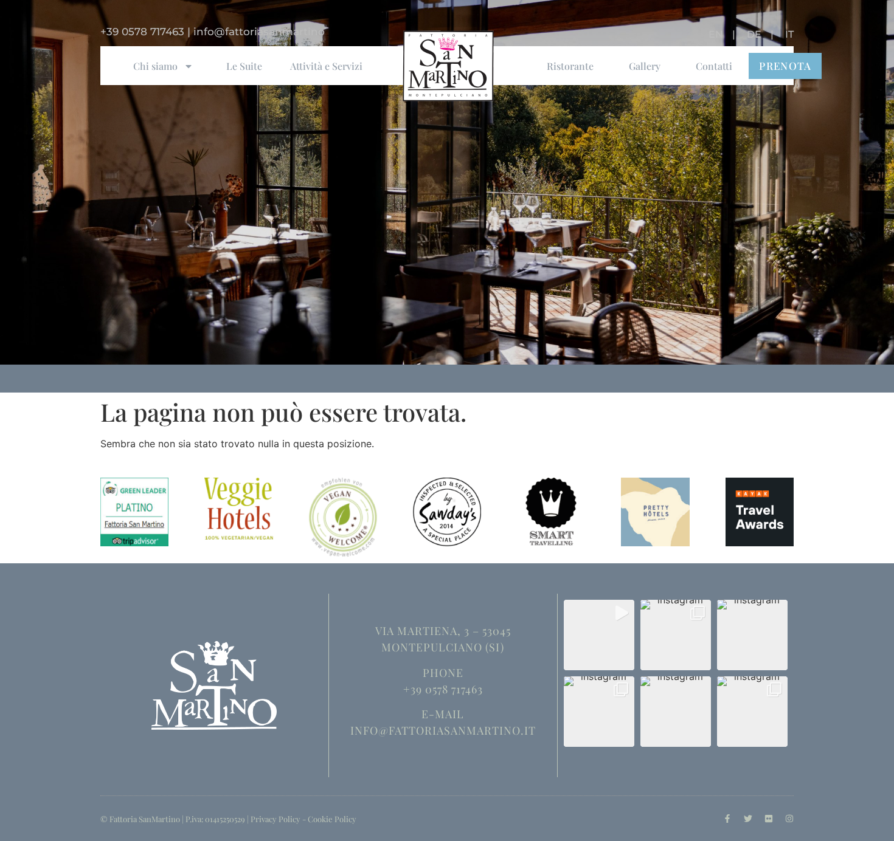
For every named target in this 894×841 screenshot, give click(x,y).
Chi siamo (155, 66)
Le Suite (244, 66)
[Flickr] (768, 818)
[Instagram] (789, 818)
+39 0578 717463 (142, 32)
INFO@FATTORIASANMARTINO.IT (443, 730)
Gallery (644, 66)
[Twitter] (748, 818)
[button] (599, 635)
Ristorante (570, 66)
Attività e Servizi (326, 66)
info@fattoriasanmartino (259, 32)
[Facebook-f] (727, 818)
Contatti (714, 66)
